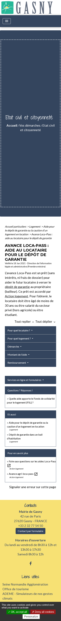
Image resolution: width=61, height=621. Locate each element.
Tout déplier (45, 321)
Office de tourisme (15, 589)
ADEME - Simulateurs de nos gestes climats (27, 596)
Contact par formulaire (30, 530)
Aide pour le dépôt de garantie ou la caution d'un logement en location (29, 230)
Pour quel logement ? (19, 338)
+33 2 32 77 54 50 (30, 525)
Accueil (12, 125)
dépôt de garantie (17, 287)
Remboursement (17, 362)
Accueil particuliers (16, 226)
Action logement (16, 296)
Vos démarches (29, 125)
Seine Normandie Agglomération (25, 584)
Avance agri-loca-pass (23, 473)
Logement (35, 226)
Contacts (30, 505)
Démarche (13, 346)
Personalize (31, 616)
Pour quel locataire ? (19, 330)
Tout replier (24, 321)
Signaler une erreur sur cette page (32, 487)
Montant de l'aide (17, 354)
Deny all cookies (44, 612)
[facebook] (30, 563)
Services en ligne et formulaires (24, 379)
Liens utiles (30, 576)
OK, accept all (18, 612)
